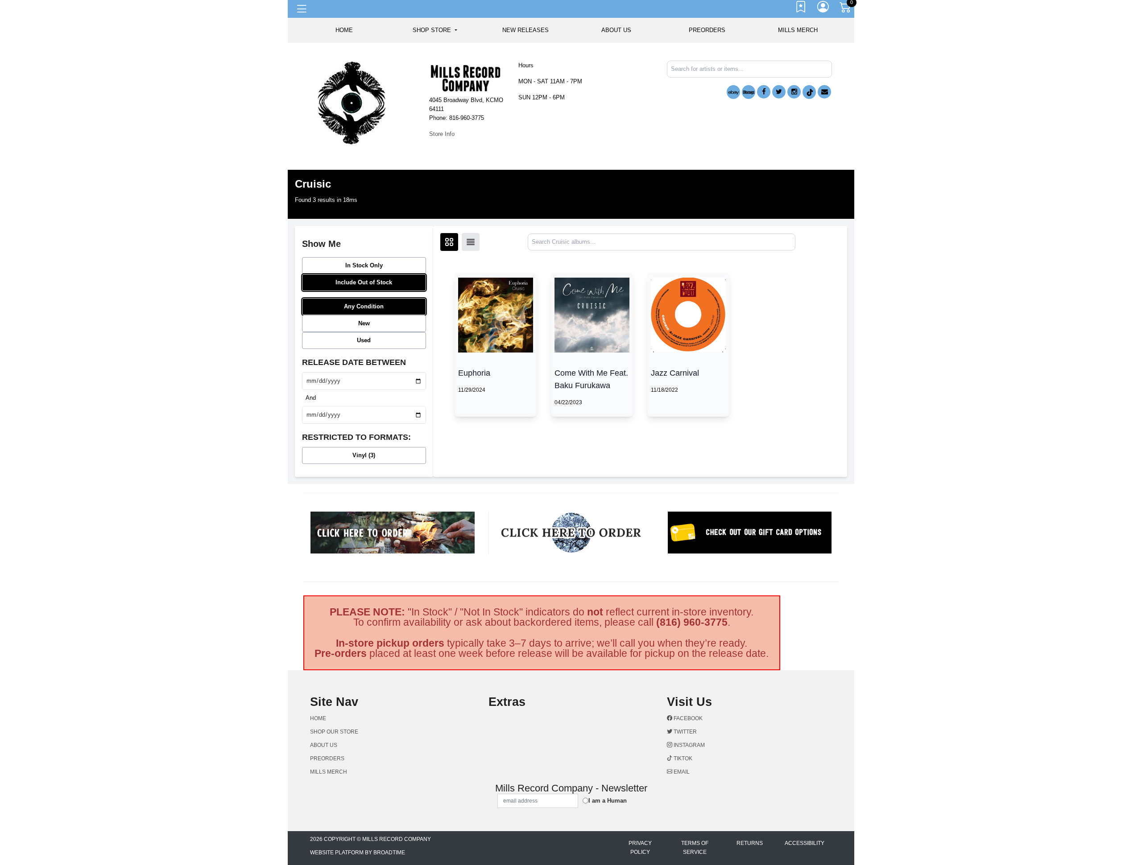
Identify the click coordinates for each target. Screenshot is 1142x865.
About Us (616, 30)
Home (318, 718)
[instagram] (794, 91)
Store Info (442, 134)
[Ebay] (733, 92)
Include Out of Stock (363, 282)
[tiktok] (809, 92)
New (364, 323)
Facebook (687, 718)
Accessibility (804, 843)
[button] (434, 30)
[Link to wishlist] (801, 8)
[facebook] (763, 91)
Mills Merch (798, 30)
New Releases (525, 30)
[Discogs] (748, 92)
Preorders (707, 30)
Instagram (688, 745)
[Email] (824, 91)
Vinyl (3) (363, 455)
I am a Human (607, 800)
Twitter (684, 732)
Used (364, 340)
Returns (750, 843)
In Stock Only (364, 265)
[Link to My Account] (823, 8)
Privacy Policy (640, 847)
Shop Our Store (334, 732)
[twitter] (778, 91)
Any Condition (364, 306)
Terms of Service (694, 847)
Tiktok (682, 758)
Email (681, 772)
